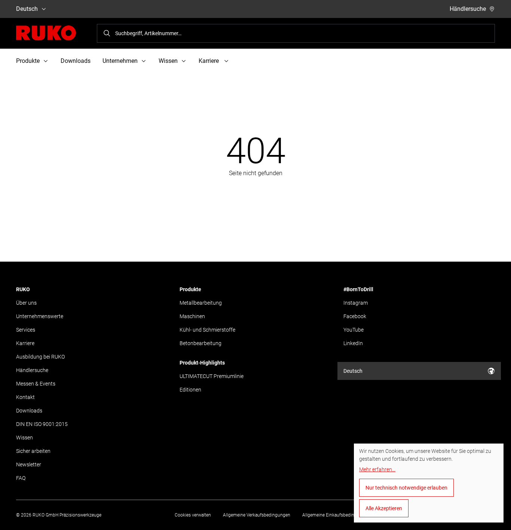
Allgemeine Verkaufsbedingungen (256, 515)
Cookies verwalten (193, 515)
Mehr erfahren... (377, 469)
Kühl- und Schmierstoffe (207, 330)
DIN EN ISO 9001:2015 (42, 424)
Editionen (190, 390)
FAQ (20, 478)
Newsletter (28, 464)
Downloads (76, 60)
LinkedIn (353, 343)
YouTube (353, 330)
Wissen (24, 438)
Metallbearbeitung (201, 303)
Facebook (354, 316)
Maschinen (192, 316)
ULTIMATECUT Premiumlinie (212, 376)
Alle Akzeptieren (383, 508)
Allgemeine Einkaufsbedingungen (336, 515)
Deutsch (27, 8)
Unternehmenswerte (39, 316)
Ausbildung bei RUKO (40, 357)
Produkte (190, 289)
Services (25, 330)
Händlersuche (468, 8)
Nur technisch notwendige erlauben (406, 488)
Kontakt (25, 397)
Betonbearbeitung (200, 343)
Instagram (355, 303)
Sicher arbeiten (33, 451)
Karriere (25, 343)
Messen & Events (35, 384)
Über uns (26, 303)
